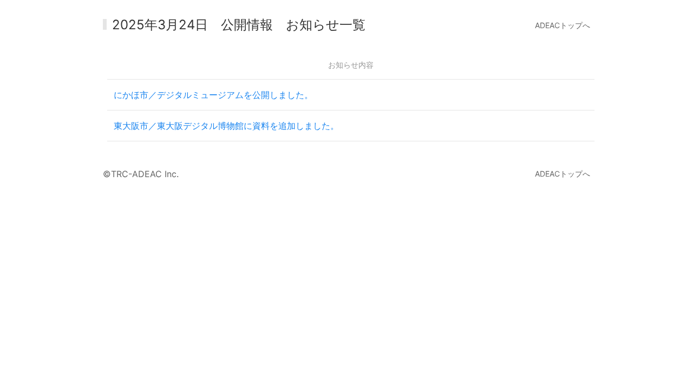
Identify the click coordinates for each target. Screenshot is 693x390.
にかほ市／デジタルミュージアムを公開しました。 (213, 94)
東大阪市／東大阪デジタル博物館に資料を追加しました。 (226, 125)
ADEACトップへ (562, 25)
